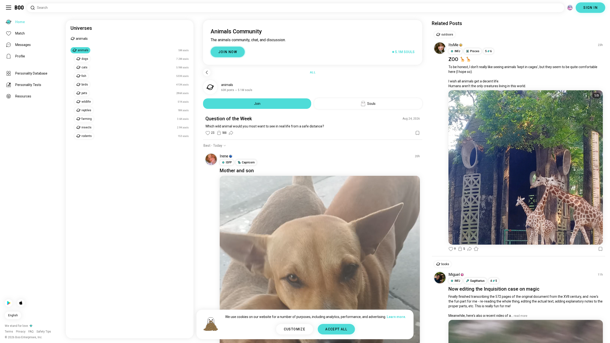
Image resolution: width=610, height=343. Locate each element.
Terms (313, 333)
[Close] (10, 10)
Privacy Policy (333, 333)
